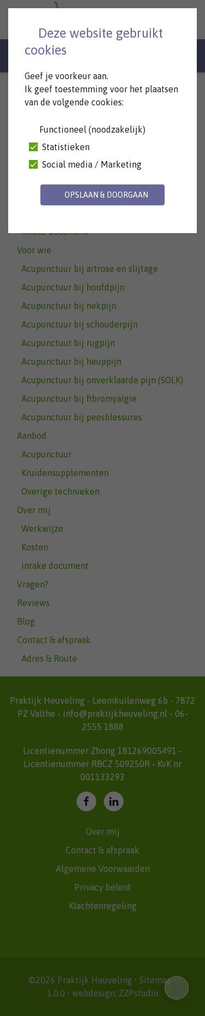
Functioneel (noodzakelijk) (91, 129)
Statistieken (65, 147)
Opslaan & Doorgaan (105, 195)
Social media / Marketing (91, 164)
